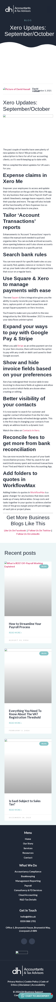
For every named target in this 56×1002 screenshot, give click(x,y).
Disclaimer (24, 984)
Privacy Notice (15, 981)
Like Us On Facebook (15, 530)
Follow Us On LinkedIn (28, 534)
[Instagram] (24, 941)
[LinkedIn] (32, 941)
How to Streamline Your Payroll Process (25, 625)
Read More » (15, 632)
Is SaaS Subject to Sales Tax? (24, 802)
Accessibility (38, 984)
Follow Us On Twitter (39, 530)
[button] (49, 9)
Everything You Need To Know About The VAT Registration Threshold (25, 714)
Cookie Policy (31, 981)
